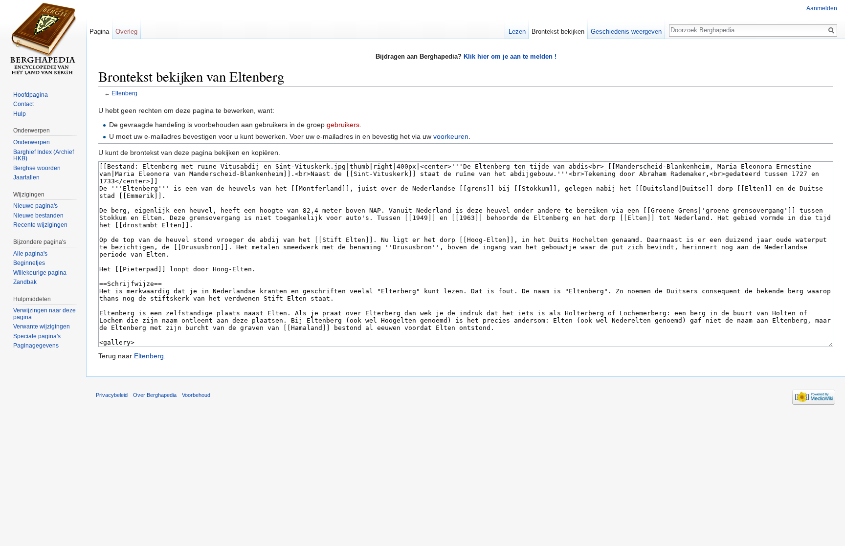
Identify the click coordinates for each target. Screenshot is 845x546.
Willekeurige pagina (40, 272)
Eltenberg (124, 93)
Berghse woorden (37, 168)
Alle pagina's (30, 253)
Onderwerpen (31, 142)
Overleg (126, 31)
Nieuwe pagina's (35, 205)
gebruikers (343, 125)
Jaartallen (26, 177)
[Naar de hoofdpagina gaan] (43, 39)
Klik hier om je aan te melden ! (510, 56)
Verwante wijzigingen (41, 326)
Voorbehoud (196, 395)
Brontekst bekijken (558, 31)
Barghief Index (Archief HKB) (43, 155)
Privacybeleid (112, 395)
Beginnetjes (29, 263)
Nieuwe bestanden (38, 215)
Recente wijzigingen (40, 224)
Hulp (19, 113)
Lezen (517, 31)
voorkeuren (450, 136)
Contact (23, 104)
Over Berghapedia (155, 395)
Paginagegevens (36, 345)
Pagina (99, 31)
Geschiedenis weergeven (626, 31)
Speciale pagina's (37, 336)
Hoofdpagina (30, 94)
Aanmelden (821, 8)
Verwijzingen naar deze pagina (44, 314)
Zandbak (25, 282)
